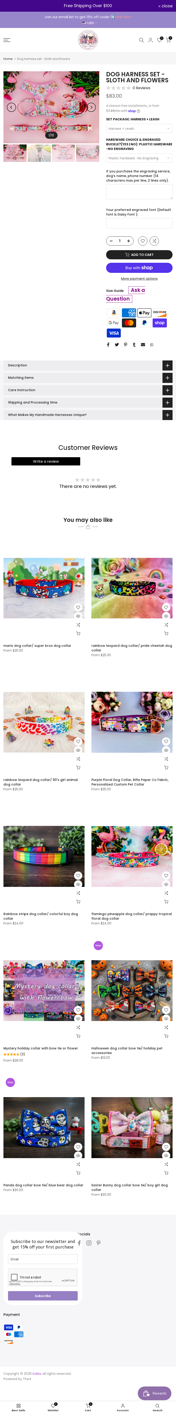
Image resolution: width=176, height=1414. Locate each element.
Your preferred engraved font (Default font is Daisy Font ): (138, 212)
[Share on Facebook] (108, 345)
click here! (123, 16)
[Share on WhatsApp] (152, 345)
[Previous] (11, 107)
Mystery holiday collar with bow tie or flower (40, 1048)
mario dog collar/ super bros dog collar (37, 645)
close (12, 6)
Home (8, 59)
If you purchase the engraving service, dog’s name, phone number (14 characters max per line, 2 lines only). (138, 176)
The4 (27, 1379)
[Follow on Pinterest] (98, 1243)
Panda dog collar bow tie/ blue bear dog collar (43, 1185)
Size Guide (115, 290)
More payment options (139, 278)
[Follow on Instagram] (88, 1243)
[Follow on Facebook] (79, 1243)
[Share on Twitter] (117, 345)
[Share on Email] (143, 345)
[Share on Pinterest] (126, 345)
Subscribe (43, 1296)
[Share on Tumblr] (134, 345)
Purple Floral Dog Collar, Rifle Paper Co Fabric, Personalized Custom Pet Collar (129, 782)
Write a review (46, 461)
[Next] (91, 107)
